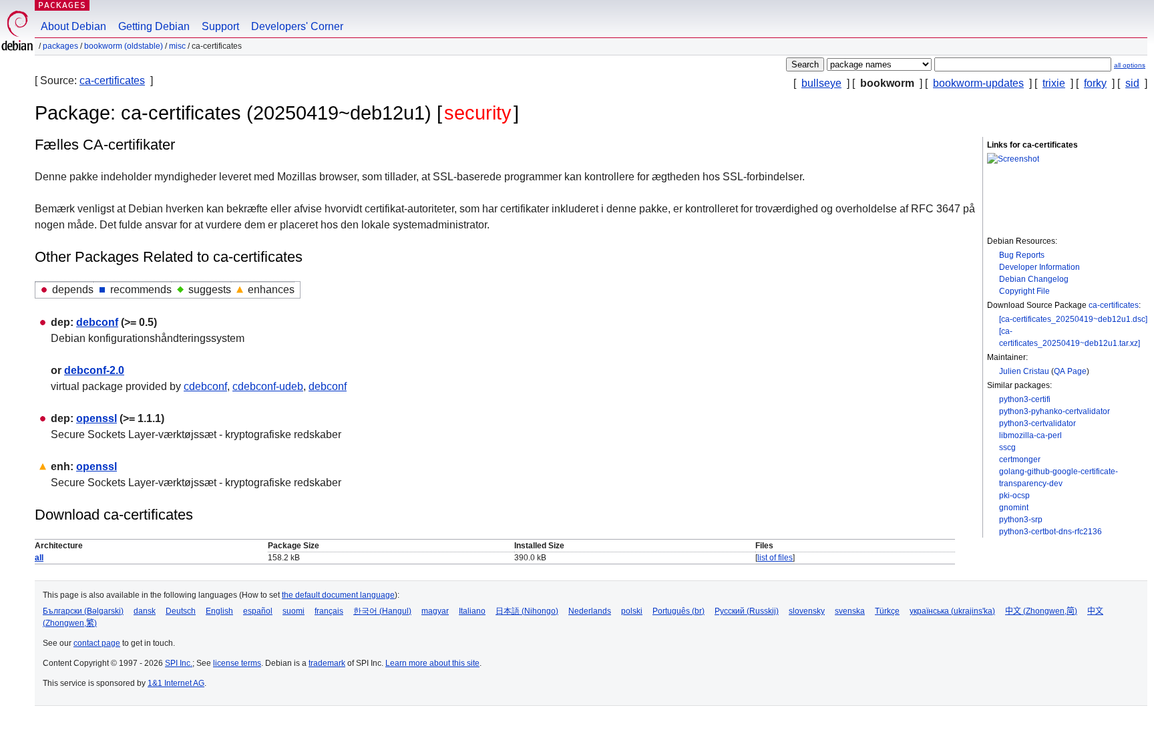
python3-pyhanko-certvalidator (1054, 411)
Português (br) (678, 611)
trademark (327, 663)
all (39, 557)
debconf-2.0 (94, 370)
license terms (237, 663)
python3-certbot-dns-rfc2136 (1050, 531)
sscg (1007, 447)
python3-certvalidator (1037, 423)
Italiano (472, 611)
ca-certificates (112, 80)
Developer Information (1039, 267)
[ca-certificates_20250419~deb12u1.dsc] (1073, 319)
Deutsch (181, 611)
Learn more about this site (432, 663)
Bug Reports (1021, 255)
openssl (96, 418)
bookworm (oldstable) (123, 46)
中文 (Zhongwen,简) (1041, 611)
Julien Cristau (1024, 371)
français (329, 611)
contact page (96, 643)
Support (220, 26)
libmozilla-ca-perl (1030, 435)
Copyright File (1024, 291)
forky (1095, 83)
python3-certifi (1024, 399)
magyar (435, 611)
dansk (145, 611)
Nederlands (589, 611)
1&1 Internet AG (176, 683)
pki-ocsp (1014, 495)
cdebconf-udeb (267, 386)
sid (1132, 83)
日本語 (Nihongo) (527, 611)
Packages (62, 5)
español (257, 611)
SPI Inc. (178, 663)
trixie (1053, 83)
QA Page (1070, 371)
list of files (775, 557)
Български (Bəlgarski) (83, 611)
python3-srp (1020, 519)
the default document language (338, 595)
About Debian (73, 26)
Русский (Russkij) (747, 611)
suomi (293, 611)
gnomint (1013, 507)
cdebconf (205, 386)
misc (177, 46)
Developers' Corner (297, 26)
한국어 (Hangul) (382, 611)
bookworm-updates (978, 83)
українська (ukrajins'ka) (952, 611)
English (219, 611)
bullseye (821, 83)
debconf (97, 322)
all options (1129, 65)
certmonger (1019, 459)
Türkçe (887, 611)
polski (631, 611)
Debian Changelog (1034, 279)
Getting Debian (154, 26)
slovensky (807, 611)
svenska (850, 611)
